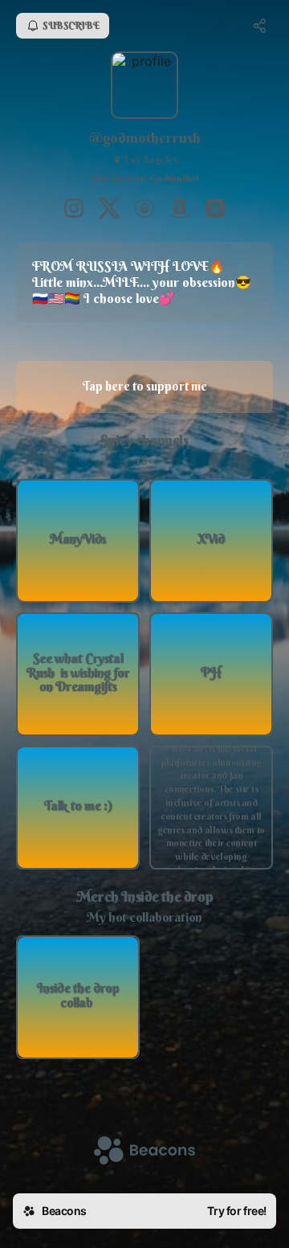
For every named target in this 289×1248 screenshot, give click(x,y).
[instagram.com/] (74, 209)
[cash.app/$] (215, 209)
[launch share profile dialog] (260, 26)
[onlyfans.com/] (144, 209)
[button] (78, 541)
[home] (144, 1152)
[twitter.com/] (109, 209)
